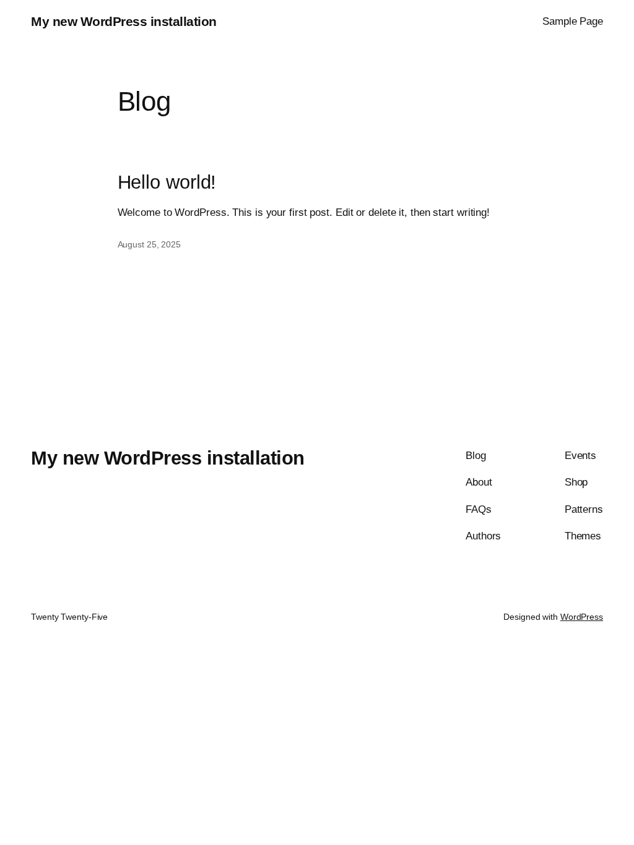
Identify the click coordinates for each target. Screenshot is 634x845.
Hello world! (167, 182)
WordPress (581, 617)
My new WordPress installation (124, 21)
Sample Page (572, 21)
